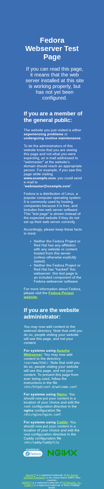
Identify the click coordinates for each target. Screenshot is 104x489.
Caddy (62, 422)
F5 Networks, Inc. (72, 482)
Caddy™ (28, 485)
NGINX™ (27, 482)
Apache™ (31, 475)
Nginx (62, 394)
